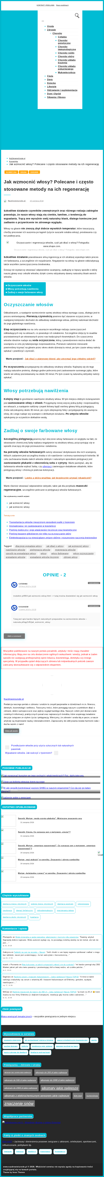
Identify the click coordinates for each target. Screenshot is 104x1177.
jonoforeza (7, 910)
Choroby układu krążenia (67, 61)
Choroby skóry (66, 56)
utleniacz (47, 466)
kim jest (78, 1095)
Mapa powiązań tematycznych (16, 1016)
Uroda (50, 26)
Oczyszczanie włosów (19, 285)
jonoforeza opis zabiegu (42, 1046)
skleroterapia (83, 904)
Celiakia (62, 37)
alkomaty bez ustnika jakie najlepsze (17, 1072)
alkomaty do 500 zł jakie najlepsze (20, 1080)
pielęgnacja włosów (40, 550)
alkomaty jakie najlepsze (60, 1088)
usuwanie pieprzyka (12, 1040)
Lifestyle (51, 87)
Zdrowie (51, 30)
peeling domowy (11, 1046)
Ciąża (50, 76)
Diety (50, 79)
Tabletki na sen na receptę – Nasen (29, 952)
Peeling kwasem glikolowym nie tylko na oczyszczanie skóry (40, 534)
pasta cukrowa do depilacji (15, 1052)
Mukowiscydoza (66, 72)
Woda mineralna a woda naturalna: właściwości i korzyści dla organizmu (46, 937)
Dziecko (51, 83)
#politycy (32, 1152)
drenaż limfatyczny (24, 910)
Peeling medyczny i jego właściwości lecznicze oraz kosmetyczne (43, 530)
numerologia (92, 1096)
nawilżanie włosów (15, 550)
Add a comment (14, 636)
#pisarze (20, 1152)
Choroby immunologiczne (67, 48)
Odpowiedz (94, 583)
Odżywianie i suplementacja (62, 90)
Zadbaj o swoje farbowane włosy (25, 292)
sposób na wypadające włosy (21, 553)
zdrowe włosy (71, 557)
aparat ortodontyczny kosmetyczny (72, 1040)
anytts (94, 1040)
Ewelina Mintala (10, 790)
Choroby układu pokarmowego (67, 67)
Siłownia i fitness (56, 97)
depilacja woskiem (65, 904)
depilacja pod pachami (40, 1052)
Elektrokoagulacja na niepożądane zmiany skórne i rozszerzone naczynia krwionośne (53, 538)
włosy (44, 553)
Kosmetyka (13, 161)
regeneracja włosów (65, 550)
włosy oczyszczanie (83, 553)
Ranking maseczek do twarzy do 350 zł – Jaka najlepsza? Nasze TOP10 (44, 992)
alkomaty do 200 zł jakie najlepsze (51, 1072)
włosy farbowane (60, 553)
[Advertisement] (52, 129)
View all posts (11, 731)
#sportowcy (45, 1152)
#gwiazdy (8, 1152)
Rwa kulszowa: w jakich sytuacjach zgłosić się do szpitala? (48, 965)
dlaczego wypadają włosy (28, 546)
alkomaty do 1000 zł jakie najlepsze (57, 1080)
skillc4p (25, 1046)
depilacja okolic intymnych (14, 917)
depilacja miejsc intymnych (15, 904)
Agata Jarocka (9, 796)
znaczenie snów (18, 1103)
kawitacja (34, 917)
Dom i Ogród (54, 94)
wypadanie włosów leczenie (44, 557)
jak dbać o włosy (55, 546)
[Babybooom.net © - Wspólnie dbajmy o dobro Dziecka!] (31, 1122)
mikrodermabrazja (45, 910)
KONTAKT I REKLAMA (45, 5)
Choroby (57, 33)
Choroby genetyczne (64, 41)
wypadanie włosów (15, 557)
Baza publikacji (62, 5)
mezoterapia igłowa (65, 910)
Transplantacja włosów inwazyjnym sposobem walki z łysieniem (42, 522)
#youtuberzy (60, 1152)
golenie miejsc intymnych (42, 904)
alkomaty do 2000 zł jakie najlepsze (20, 1088)
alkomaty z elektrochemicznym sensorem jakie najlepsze (36, 1095)
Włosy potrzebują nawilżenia (23, 289)
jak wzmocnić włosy (78, 546)
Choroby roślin (66, 53)
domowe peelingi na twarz (67, 1046)
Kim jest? (7, 1141)
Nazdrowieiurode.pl (17, 201)
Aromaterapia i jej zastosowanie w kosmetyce (32, 526)
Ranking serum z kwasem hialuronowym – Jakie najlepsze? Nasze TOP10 (46, 977)
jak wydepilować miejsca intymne (39, 1040)
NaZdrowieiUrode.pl (17, 158)
